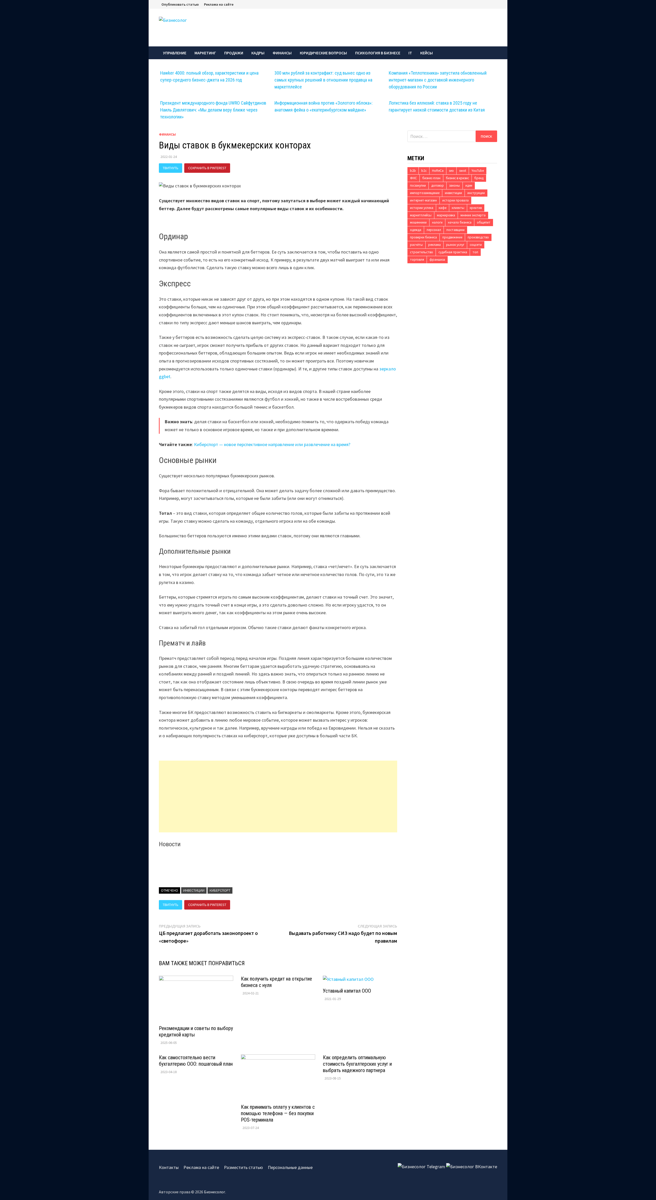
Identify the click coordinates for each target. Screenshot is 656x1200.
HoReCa (438, 170)
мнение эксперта (473, 215)
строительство (421, 252)
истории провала (455, 200)
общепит (483, 222)
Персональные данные (290, 1167)
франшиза (437, 259)
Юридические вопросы (323, 52)
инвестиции (193, 890)
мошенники (418, 222)
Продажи (233, 52)
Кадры (257, 52)
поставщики (455, 230)
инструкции (476, 193)
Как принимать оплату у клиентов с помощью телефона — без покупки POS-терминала (278, 1113)
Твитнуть (170, 168)
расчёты (416, 245)
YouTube (477, 170)
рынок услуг (455, 245)
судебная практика (452, 252)
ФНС (413, 178)
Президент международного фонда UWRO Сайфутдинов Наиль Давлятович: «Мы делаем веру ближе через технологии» (213, 109)
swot (462, 170)
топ (475, 252)
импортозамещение (424, 193)
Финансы (282, 52)
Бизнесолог (214, 1191)
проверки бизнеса (423, 237)
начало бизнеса (459, 222)
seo (451, 170)
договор (437, 185)
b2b (413, 170)
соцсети (476, 245)
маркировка (446, 215)
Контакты (169, 1167)
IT (410, 52)
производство (478, 237)
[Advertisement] (278, 796)
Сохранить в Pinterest (207, 168)
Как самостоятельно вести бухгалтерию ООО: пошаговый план (196, 1060)
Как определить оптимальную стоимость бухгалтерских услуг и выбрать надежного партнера (357, 1063)
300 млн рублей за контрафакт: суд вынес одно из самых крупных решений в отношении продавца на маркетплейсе (323, 79)
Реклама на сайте (218, 4)
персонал (434, 230)
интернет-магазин (423, 200)
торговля (417, 259)
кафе (442, 208)
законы (454, 185)
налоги (437, 222)
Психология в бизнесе (377, 52)
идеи (468, 185)
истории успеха (421, 208)
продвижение (452, 237)
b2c (424, 170)
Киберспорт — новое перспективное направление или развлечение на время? (272, 444)
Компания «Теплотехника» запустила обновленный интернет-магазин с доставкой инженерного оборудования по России (438, 79)
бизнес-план (431, 178)
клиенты (458, 208)
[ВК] (496, 4)
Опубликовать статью (180, 4)
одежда (415, 230)
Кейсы (426, 52)
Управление (174, 52)
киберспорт (220, 890)
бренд (479, 178)
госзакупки (418, 185)
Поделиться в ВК (250, 168)
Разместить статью (243, 1167)
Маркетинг (205, 52)
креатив (476, 208)
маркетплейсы (421, 215)
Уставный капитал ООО (347, 991)
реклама (434, 245)
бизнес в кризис (457, 178)
